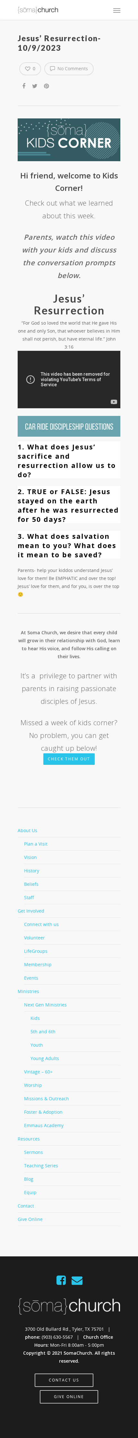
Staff (29, 897)
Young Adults (44, 1058)
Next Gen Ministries (45, 1005)
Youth (36, 1045)
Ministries (28, 991)
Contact (26, 1206)
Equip (30, 1192)
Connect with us (41, 924)
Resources (29, 1139)
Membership (38, 964)
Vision (30, 857)
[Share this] (24, 85)
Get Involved (31, 911)
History (31, 871)
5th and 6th (43, 1031)
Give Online (30, 1219)
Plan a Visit (35, 844)
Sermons (33, 1152)
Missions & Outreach (46, 1098)
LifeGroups (35, 951)
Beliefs (31, 884)
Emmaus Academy (44, 1125)
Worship (33, 1085)
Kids (35, 1018)
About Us (27, 830)
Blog (28, 1179)
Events (31, 978)
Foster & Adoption (43, 1112)
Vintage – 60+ (38, 1072)
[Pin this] (47, 85)
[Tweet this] (35, 85)
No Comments (72, 68)
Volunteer (34, 938)
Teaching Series (41, 1166)
